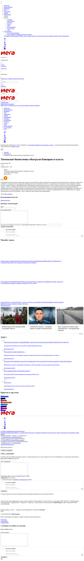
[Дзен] (5, 41)
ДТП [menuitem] (5, 10)
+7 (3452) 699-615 (16, 443)
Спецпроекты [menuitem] (8, 31)
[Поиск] (1, 80)
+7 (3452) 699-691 (5, 437)
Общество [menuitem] (7, 5)
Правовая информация (7, 432)
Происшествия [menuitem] (8, 7)
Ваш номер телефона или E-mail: (10, 458)
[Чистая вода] (20, 78)
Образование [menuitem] (11, 21)
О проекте (4, 431)
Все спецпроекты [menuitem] (64, 36)
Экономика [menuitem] (7, 11)
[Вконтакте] (5, 39)
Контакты (22, 431)
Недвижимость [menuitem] (11, 27)
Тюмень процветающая (7, 104)
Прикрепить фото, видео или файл (15, 476)
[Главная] (19, 54)
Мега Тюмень (8, 194)
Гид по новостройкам (13, 33)
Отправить (4, 491)
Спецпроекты (4, 102)
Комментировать (5, 200)
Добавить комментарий (7, 226)
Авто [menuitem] (8, 25)
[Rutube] (5, 47)
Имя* (2, 206)
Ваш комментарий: (6, 210)
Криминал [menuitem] (7, 8)
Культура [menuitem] (9, 22)
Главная (6, 152)
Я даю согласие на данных (17, 479)
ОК (2, 149)
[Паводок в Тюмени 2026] (8, 78)
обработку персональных (20, 479)
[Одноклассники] (5, 43)
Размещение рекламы (13, 431)
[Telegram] (5, 45)
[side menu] (1, 3)
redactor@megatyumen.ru (17, 440)
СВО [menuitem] (8, 30)
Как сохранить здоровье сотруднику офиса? (19, 34)
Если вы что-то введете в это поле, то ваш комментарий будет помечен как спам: (23, 224)
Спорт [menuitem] (9, 24)
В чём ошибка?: (5, 532)
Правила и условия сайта (21, 432)
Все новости (7, 154)
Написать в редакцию (6, 450)
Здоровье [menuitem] (9, 19)
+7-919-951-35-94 (5, 443)
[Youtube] (5, 49)
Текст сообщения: (6, 461)
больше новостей (5, 305)
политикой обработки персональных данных (40, 145)
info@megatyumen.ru (16, 437)
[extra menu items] (6, 17)
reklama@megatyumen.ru (7, 444)
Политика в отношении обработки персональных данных (44, 432)
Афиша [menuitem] (6, 13)
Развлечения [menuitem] (7, 14)
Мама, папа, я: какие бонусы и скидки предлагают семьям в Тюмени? (20, 105)
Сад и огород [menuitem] (11, 28)
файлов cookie (15, 146)
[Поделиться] (2, 559)
